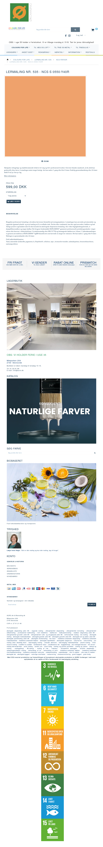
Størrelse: (11, 192)
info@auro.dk (18, 370)
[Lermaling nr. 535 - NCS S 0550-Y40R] (45, 116)
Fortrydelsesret (12, 628)
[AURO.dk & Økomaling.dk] (19, 15)
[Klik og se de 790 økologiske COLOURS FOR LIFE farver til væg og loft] (17, 28)
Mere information (10, 176)
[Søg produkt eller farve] (75, 29)
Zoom (46, 161)
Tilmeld (91, 604)
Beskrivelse (12, 214)
